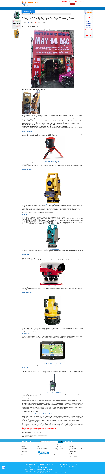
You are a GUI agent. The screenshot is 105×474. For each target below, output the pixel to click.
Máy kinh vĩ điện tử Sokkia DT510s (52, 249)
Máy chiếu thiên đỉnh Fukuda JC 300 (52, 327)
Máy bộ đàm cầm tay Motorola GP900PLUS (52, 392)
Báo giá (42, 8)
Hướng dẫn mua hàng (58, 446)
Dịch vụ (47, 8)
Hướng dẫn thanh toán (58, 448)
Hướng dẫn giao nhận (58, 449)
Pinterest (45, 22)
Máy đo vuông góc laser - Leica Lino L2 (52, 161)
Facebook (31, 22)
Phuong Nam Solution (64, 472)
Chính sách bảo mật (42, 449)
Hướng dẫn (60, 8)
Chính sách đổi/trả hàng (42, 448)
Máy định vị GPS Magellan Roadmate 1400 (52, 363)
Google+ (38, 22)
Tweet (24, 22)
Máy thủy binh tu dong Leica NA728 (52, 285)
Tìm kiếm (72, 4)
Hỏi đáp (71, 8)
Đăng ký (60, 441)
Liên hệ (76, 8)
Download (53, 8)
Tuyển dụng (24, 448)
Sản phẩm (37, 8)
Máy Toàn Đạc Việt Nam (57, 454)
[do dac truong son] (30, 4)
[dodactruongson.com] (16, 37)
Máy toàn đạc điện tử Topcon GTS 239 (52, 204)
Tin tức (66, 8)
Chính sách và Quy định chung (44, 446)
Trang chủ (24, 8)
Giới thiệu (31, 8)
